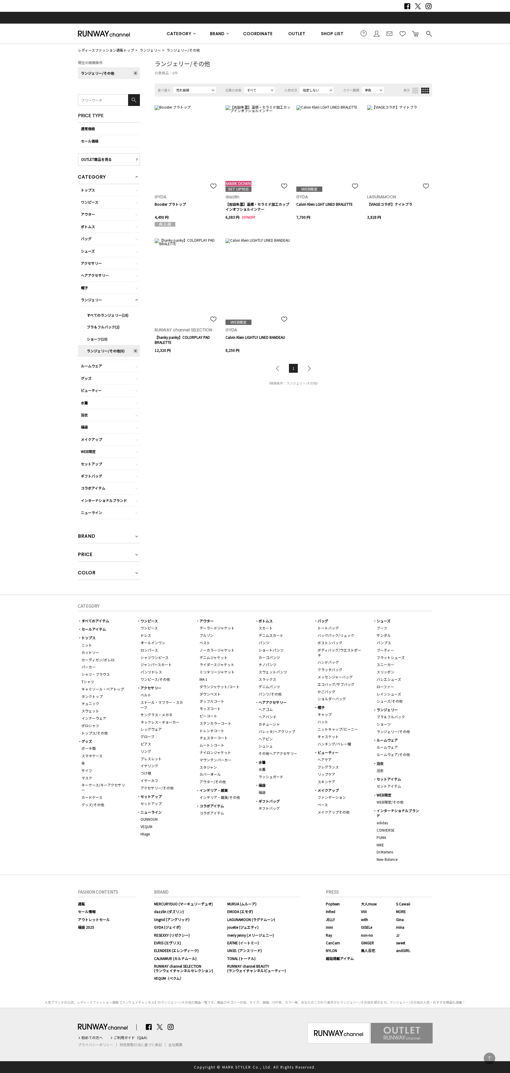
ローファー (385, 686)
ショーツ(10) (97, 338)
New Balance (387, 859)
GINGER (367, 942)
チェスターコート (214, 737)
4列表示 (425, 91)
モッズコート (210, 708)
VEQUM (146, 826)
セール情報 (87, 911)
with (364, 919)
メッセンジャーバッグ (335, 676)
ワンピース (89, 202)
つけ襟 (145, 773)
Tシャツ (87, 681)
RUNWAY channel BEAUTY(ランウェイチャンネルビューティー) (256, 968)
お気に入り (402, 33)
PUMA (381, 837)
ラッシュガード (271, 776)
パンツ (264, 642)
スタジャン (208, 767)
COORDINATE (258, 34)
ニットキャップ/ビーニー (338, 729)
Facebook (407, 6)
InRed (330, 911)
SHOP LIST (332, 34)
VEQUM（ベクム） (168, 978)
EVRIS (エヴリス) (167, 942)
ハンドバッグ (328, 662)
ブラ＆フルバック (391, 716)
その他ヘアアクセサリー (278, 753)
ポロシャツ (90, 725)
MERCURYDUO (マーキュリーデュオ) (183, 903)
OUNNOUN (149, 819)
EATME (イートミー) (243, 942)
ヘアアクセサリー (95, 275)
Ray (329, 935)
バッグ (86, 238)
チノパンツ (268, 664)
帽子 (84, 287)
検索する (428, 33)
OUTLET (296, 34)
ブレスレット (151, 758)
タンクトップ (92, 696)
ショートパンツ (271, 649)
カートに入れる (415, 33)
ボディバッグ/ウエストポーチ (339, 652)
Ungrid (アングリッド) (171, 919)
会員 (376, 33)
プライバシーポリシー (95, 1044)
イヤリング (149, 765)
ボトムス (88, 226)
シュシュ (266, 745)
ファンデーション (332, 797)
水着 (84, 402)
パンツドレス (151, 671)
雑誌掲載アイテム (340, 958)
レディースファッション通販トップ (106, 50)
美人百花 (368, 950)
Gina (400, 919)
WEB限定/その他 (390, 801)
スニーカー (385, 664)
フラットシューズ (391, 657)
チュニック (90, 703)
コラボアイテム (93, 487)
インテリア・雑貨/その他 (220, 797)
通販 (81, 903)
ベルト (145, 694)
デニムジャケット (214, 657)
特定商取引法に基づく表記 (141, 1044)
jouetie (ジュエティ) (243, 927)
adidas (382, 822)
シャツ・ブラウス (95, 674)
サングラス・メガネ (156, 714)
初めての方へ (92, 1037)
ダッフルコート (212, 701)
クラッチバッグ (330, 669)
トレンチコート (212, 730)
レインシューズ (389, 693)
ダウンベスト (210, 693)
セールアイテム (93, 629)
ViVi (364, 911)
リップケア (326, 774)
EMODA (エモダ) (240, 911)
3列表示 (415, 91)
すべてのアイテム (95, 620)
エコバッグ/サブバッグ (336, 684)
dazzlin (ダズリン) (169, 911)
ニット (86, 644)
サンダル (384, 635)
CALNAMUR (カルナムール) (175, 958)
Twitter (417, 6)
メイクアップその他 (333, 811)
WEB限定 (88, 451)
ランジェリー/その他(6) (106, 350)
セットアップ (91, 463)
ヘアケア (325, 759)
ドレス (145, 635)
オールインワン (152, 642)
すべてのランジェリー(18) (107, 315)
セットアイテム (389, 778)
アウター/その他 (213, 781)
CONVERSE (386, 829)
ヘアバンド (268, 716)
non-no (367, 935)
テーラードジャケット (217, 627)
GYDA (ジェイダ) (167, 927)
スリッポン (385, 671)
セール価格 (90, 140)
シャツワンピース (154, 657)
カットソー (90, 652)
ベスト (205, 642)
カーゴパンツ (269, 657)
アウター (88, 214)
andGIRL (403, 950)
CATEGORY (179, 34)
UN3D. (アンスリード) (244, 950)
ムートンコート (212, 744)
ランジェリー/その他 (183, 50)
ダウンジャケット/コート (220, 686)
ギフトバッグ (91, 475)
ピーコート (208, 715)
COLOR (87, 573)
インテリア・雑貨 (214, 790)
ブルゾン (207, 635)
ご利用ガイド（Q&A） (131, 1037)
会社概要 (175, 1044)
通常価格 (88, 128)
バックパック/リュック (336, 635)
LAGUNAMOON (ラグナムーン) (251, 919)
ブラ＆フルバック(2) (103, 326)
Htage (145, 833)
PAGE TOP (489, 1058)
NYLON (331, 950)
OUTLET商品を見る (96, 159)
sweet (400, 942)
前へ (278, 368)
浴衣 (84, 414)
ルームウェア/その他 (393, 754)
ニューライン (91, 512)
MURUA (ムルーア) (241, 903)
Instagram (428, 6)
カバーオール (210, 774)
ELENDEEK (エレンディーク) (176, 950)
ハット (323, 721)
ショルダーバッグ (332, 698)
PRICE (85, 555)
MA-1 (203, 679)
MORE (401, 911)
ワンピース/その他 (155, 679)
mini (329, 927)
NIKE (380, 844)
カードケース (91, 797)
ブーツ (382, 627)
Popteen (333, 903)
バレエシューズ (389, 679)
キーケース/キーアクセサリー (103, 787)
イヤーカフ (149, 780)
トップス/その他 (94, 732)
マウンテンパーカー (215, 759)
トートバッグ (328, 627)
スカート (266, 627)
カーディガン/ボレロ (98, 659)
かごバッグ (326, 691)
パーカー (88, 666)
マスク (86, 777)
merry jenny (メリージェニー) (250, 935)
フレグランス (328, 766)
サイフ (86, 770)
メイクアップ (91, 439)
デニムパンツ (269, 686)
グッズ (86, 378)
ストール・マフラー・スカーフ (161, 705)
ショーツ (384, 724)
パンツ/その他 (270, 693)
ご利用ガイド (363, 33)
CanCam (333, 942)
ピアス (145, 743)
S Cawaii (403, 903)
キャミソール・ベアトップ (102, 688)
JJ (397, 935)
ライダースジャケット (217, 664)
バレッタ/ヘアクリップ (277, 731)
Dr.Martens (385, 851)
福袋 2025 (86, 927)
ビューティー (91, 390)
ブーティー (385, 649)
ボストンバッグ (330, 642)
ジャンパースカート (156, 664)
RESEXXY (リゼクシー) (172, 935)
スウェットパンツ (273, 671)
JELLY (330, 919)
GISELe (366, 927)
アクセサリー (91, 263)
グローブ (147, 736)
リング (145, 751)
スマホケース (91, 755)
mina (400, 927)
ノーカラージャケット (217, 649)
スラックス (267, 679)
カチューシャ (269, 724)
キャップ (325, 714)
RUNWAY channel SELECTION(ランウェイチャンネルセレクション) (183, 968)
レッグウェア (151, 729)
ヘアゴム (266, 709)
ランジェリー (150, 50)
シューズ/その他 (390, 701)
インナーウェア (93, 718)
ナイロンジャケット (215, 752)
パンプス (384, 642)
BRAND (217, 34)
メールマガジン (389, 33)
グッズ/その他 (92, 804)
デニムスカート (271, 635)
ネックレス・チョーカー (159, 721)
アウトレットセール (94, 919)
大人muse (369, 903)
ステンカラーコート (215, 723)
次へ (307, 368)
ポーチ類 (88, 748)
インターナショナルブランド (104, 500)
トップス (88, 189)
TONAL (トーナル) (241, 958)
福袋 (84, 426)
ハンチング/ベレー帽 (334, 743)
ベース (323, 804)
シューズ (88, 250)
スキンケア (326, 781)
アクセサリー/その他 (157, 787)
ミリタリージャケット (217, 671)
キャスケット (328, 736)
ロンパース (149, 649)
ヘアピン (266, 738)
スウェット (90, 710)
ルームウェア (91, 365)
